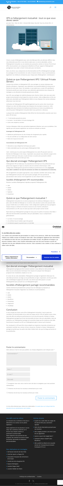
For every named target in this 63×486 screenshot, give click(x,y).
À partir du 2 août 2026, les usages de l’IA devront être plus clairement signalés (45, 422)
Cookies (39, 476)
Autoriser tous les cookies (51, 257)
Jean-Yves (11, 23)
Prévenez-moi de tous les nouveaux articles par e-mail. (23, 393)
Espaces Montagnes (12, 464)
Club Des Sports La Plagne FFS (15, 454)
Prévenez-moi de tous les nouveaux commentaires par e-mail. (25, 388)
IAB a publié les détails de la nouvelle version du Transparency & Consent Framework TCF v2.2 (45, 445)
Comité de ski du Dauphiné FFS (16, 461)
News (32, 23)
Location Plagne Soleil (13, 466)
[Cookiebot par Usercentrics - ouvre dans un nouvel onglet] (54, 227)
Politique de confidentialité (27, 476)
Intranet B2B (26, 23)
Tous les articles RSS (45, 23)
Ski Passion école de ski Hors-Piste (16, 452)
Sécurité (37, 23)
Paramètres (54, 251)
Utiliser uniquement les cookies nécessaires (11, 257)
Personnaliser (31, 257)
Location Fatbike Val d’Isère (14, 469)
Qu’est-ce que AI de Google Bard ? (44, 436)
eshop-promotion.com (41, 484)
